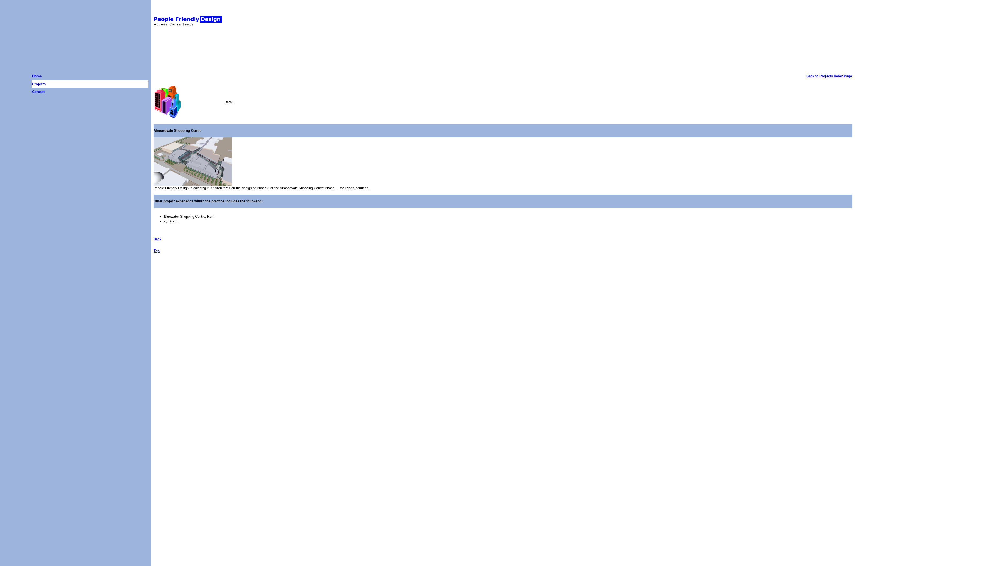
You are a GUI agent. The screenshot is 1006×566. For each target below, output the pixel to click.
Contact (38, 92)
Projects (39, 84)
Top (157, 251)
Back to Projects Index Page (829, 76)
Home (37, 76)
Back (157, 239)
